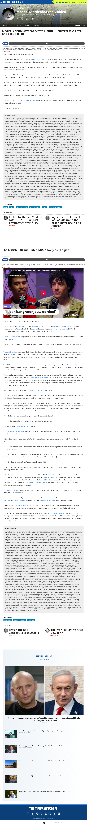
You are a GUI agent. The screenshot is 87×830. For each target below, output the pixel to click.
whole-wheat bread (30, 100)
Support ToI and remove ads (78, 2)
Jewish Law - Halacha (22, 207)
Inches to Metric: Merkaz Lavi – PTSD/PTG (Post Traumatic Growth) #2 (25, 220)
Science (44, 207)
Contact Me (36, 25)
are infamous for (21, 326)
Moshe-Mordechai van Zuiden (41, 12)
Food (5, 207)
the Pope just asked (21, 505)
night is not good (38, 59)
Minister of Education (47, 500)
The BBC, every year (12, 337)
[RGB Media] (45, 823)
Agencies (27, 793)
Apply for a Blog (79, 25)
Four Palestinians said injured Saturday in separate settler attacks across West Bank (42, 776)
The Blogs (20, 8)
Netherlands (31, 620)
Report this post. (6, 51)
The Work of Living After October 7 (67, 631)
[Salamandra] (58, 822)
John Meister (12, 635)
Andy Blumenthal (54, 635)
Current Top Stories (44, 659)
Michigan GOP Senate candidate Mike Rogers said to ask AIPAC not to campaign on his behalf (44, 791)
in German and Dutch (38, 482)
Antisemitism (7, 620)
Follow (19, 18)
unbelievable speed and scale (42, 377)
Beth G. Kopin (12, 225)
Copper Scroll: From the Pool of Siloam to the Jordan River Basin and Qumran (66, 221)
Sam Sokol (21, 732)
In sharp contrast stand (11, 490)
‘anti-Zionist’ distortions (40, 326)
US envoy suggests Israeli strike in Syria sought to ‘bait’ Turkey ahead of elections (41, 746)
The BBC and (7, 326)
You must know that (10, 352)
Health (12, 207)
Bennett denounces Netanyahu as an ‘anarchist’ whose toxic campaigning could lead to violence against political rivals (44, 719)
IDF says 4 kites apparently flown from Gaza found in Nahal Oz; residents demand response (44, 761)
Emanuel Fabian (28, 747)
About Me (27, 25)
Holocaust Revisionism (19, 620)
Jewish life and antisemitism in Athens (24, 631)
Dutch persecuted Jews (24, 426)
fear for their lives (19, 500)
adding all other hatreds (55, 513)
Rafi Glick (52, 228)
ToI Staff (44, 722)
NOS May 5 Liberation (16, 431)
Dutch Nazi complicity (36, 390)
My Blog (19, 25)
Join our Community (62, 2)
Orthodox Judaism (34, 207)
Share (6, 43)
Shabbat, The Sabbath (55, 207)
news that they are (59, 326)
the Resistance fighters (72, 365)
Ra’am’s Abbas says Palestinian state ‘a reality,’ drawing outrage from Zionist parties (42, 731)
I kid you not (48, 477)
